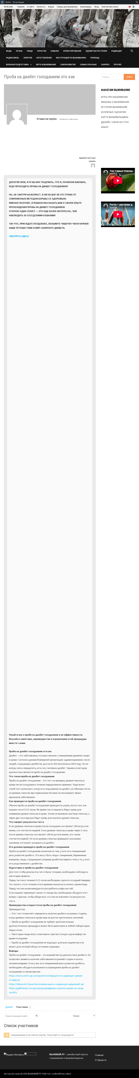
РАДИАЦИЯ (116, 50)
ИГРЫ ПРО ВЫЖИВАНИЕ (114, 96)
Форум (51, 6)
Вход (96, 6)
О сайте (30, 6)
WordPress (60, 1073)
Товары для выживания (67, 6)
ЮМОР (104, 127)
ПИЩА (30, 50)
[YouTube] (130, 6)
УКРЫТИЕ (41, 50)
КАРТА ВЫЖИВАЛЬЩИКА (114, 117)
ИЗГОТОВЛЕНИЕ (44, 57)
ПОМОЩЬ (94, 57)
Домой (9, 1006)
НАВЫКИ (55, 50)
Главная (20, 6)
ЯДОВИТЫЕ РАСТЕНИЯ (96, 50)
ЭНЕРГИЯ (27, 57)
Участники (23, 1006)
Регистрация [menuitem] (18, 2)
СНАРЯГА (105, 64)
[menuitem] (2, 2)
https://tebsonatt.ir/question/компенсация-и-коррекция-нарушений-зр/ (46, 984)
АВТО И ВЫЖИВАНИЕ (46, 64)
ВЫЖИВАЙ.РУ (34, 1073)
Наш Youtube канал (110, 6)
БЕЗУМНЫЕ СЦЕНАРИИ (113, 112)
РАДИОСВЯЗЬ (12, 57)
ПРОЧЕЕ (117, 64)
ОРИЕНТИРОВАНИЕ (72, 50)
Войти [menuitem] (8, 2)
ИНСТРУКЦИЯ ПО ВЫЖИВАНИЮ (71, 57)
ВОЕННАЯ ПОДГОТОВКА (17, 64)
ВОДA (9, 50)
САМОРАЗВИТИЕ (68, 64)
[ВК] (133, 6)
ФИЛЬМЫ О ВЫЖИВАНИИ (115, 101)
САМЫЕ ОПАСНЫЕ (88, 64)
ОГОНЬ (19, 50)
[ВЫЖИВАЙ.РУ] (69, 27)
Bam (69, 1073)
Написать (41, 6)
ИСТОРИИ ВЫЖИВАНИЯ (114, 107)
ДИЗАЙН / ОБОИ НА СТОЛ (115, 122)
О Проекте (100, 1060)
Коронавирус (86, 6)
